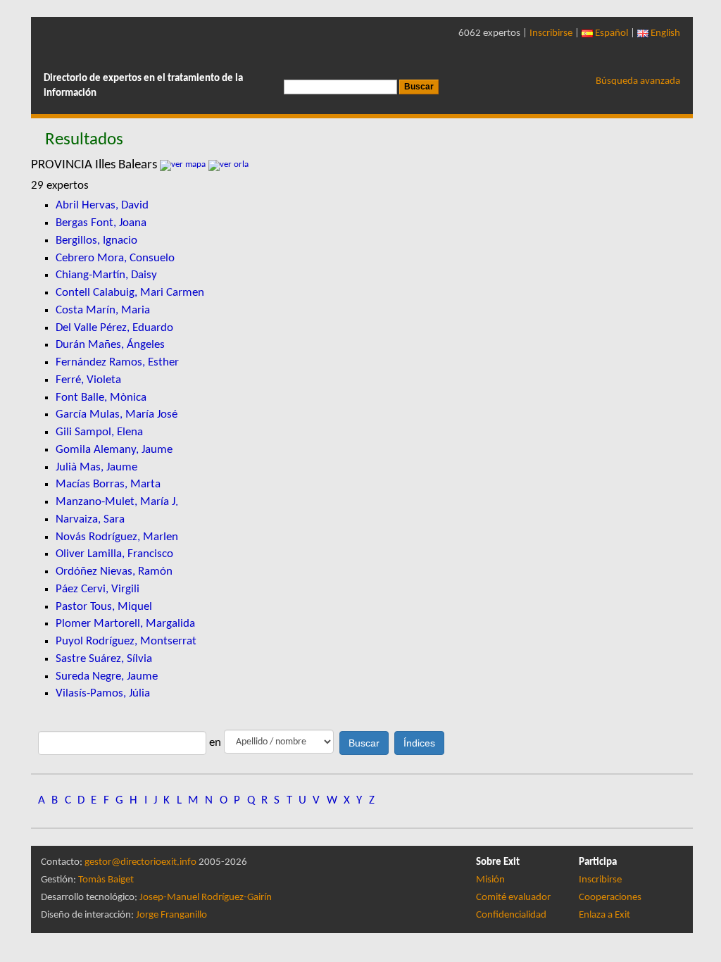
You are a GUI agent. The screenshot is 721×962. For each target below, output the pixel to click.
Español (610, 33)
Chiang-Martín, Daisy (106, 275)
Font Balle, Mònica (101, 398)
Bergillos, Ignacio (96, 240)
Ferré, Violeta (88, 380)
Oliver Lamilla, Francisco (114, 554)
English (664, 33)
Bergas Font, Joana (101, 223)
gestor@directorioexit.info (140, 862)
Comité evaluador (513, 897)
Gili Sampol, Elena (99, 432)
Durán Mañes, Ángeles (110, 345)
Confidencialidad (511, 915)
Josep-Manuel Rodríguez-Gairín (205, 897)
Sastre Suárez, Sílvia (104, 659)
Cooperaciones (610, 897)
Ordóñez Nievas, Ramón (114, 571)
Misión (490, 880)
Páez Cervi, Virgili (97, 589)
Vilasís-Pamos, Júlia (103, 693)
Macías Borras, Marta (108, 484)
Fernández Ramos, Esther (117, 362)
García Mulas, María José (116, 414)
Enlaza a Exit (604, 915)
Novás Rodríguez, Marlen (117, 537)
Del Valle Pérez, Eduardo (114, 328)
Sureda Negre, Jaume (107, 676)
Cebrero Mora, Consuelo (115, 258)
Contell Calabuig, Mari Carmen (130, 293)
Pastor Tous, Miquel (104, 607)
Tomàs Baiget (106, 880)
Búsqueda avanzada (638, 81)
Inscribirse (550, 33)
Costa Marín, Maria (103, 310)
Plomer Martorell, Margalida (125, 624)
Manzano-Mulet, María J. (117, 502)
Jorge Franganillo (171, 915)
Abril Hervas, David (102, 205)
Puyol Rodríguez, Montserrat (126, 641)
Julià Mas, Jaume (96, 467)
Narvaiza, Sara (90, 519)
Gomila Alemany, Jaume (114, 450)
